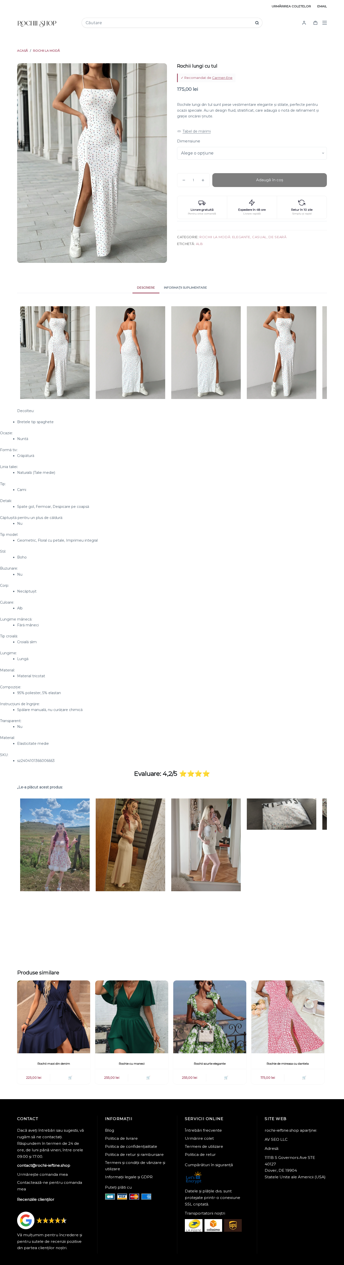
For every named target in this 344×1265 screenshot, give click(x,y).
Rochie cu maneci (132, 1063)
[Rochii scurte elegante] (209, 1017)
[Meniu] (324, 22)
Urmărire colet (199, 1138)
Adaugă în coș (269, 179)
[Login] (304, 23)
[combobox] (168, 22)
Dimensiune (188, 141)
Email (322, 6)
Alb (199, 244)
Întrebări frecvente (203, 1130)
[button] (194, 131)
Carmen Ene (222, 78)
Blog (109, 1130)
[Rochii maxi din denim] (53, 1017)
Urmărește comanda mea (42, 1174)
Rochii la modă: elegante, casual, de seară (242, 237)
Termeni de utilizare (204, 1146)
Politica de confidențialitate (131, 1146)
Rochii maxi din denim (54, 1063)
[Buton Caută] (257, 22)
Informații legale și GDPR (129, 1177)
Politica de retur (200, 1154)
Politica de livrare (121, 1138)
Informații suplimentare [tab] (185, 287)
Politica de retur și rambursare (134, 1154)
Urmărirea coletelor (291, 6)
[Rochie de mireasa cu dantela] (287, 1017)
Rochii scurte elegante (210, 1063)
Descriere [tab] (146, 287)
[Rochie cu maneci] (131, 1017)
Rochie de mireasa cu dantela (288, 1063)
